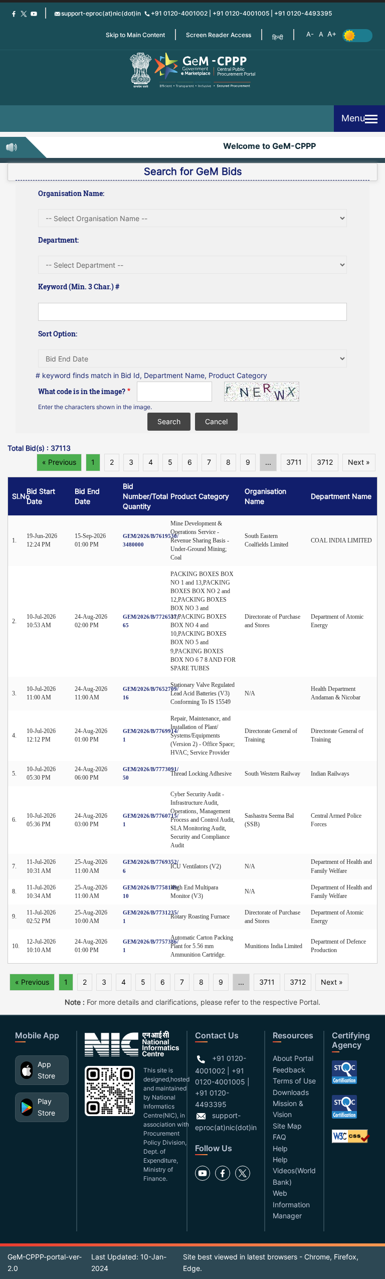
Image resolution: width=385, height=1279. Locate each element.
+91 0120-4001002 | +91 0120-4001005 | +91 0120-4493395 (241, 13)
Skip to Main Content (135, 35)
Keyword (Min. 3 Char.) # (78, 286)
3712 (325, 462)
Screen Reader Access (218, 35)
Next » (359, 462)
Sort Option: (57, 333)
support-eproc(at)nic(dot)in (101, 13)
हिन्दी (277, 37)
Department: (58, 240)
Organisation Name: (71, 193)
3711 (294, 462)
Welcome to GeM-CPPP (264, 146)
